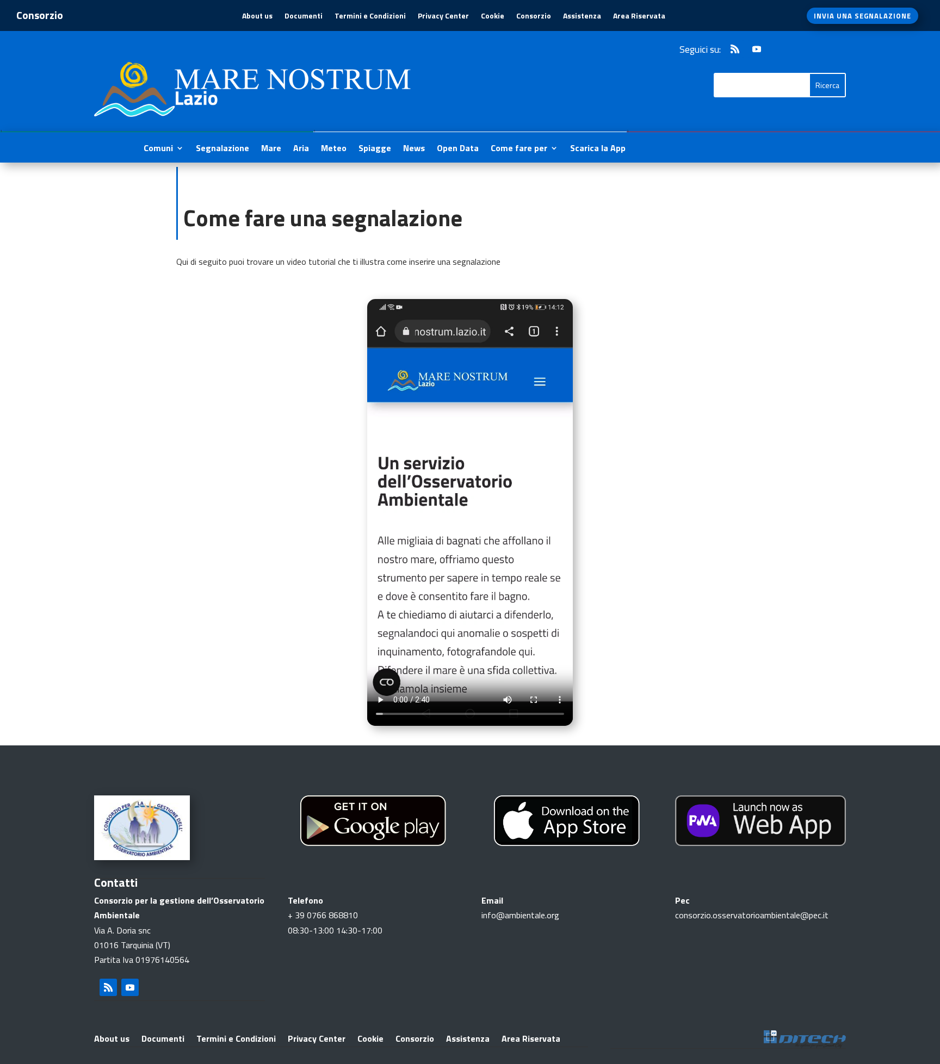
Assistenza (582, 16)
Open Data (458, 149)
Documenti (304, 16)
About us (257, 16)
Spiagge (374, 149)
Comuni (158, 149)
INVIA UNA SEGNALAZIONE (862, 15)
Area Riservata (639, 16)
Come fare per (519, 149)
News (414, 149)
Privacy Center (443, 16)
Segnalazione (222, 149)
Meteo (334, 149)
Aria (301, 149)
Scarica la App (598, 149)
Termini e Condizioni (370, 16)
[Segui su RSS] (735, 49)
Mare (271, 149)
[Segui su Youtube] (756, 49)
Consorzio (533, 16)
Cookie (492, 16)
